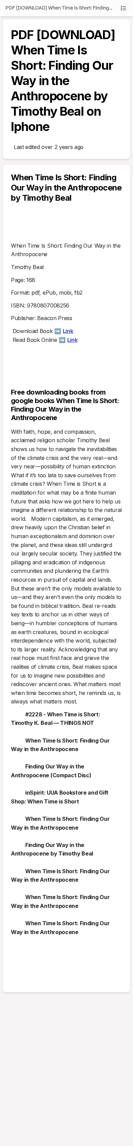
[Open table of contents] (123, 8)
